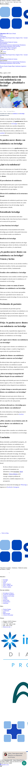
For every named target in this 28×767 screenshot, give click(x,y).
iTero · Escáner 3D (7, 585)
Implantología (16, 45)
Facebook (9, 487)
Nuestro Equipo (8, 66)
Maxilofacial (3, 45)
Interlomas (5, 603)
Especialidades (4, 43)
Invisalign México (11, 111)
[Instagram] (1, 572)
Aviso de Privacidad (8, 615)
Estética (2, 40)
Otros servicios (16, 46)
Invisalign (2, 38)
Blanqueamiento (4, 42)
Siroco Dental (5, 629)
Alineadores (3, 36)
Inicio (1, 35)
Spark (10, 38)
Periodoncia (23, 45)
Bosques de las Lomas (8, 596)
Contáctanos (13, 47)
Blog (9, 47)
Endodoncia (9, 45)
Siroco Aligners (16, 38)
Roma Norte (6, 600)
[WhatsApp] (13, 572)
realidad (2, 133)
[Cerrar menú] (1, 51)
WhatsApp (24, 485)
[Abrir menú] (14, 49)
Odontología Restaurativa (6, 46)
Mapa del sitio (6, 613)
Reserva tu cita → (7, 627)
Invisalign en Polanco (8, 593)
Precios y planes (7, 587)
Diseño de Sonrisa (12, 42)
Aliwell (7, 38)
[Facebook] (5, 572)
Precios (2, 47)
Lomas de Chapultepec (8, 594)
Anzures (5, 597)
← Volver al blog (4, 533)
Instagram (16, 487)
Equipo (5, 47)
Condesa (5, 599)
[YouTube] (9, 572)
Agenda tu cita (9, 49)
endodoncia (15, 113)
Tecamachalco (6, 601)
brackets (21, 414)
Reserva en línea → (5, 4)
